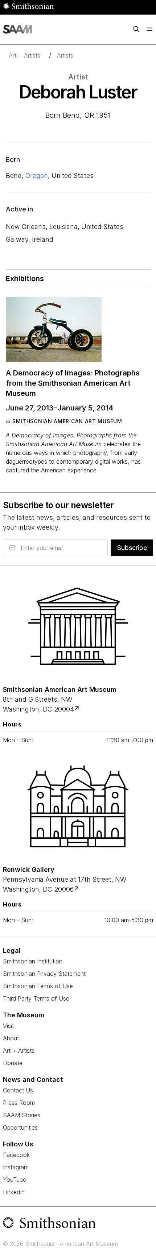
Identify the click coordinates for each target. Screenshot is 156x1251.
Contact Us (18, 1090)
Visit (8, 1025)
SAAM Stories (21, 1115)
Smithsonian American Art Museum (67, 421)
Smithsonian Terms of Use (38, 986)
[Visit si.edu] (78, 1224)
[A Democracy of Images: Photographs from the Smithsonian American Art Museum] (54, 329)
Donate (12, 1063)
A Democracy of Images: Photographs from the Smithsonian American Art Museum (73, 383)
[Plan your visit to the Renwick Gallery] (78, 806)
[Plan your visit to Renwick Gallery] (77, 889)
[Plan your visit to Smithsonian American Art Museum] (77, 709)
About (11, 1038)
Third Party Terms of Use (36, 998)
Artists (65, 55)
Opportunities (20, 1127)
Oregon (36, 175)
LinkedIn (14, 1192)
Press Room (19, 1102)
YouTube (14, 1179)
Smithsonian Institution (32, 961)
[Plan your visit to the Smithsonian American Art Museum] (78, 626)
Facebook (16, 1154)
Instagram (16, 1167)
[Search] (136, 29)
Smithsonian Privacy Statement (44, 973)
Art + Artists (24, 55)
